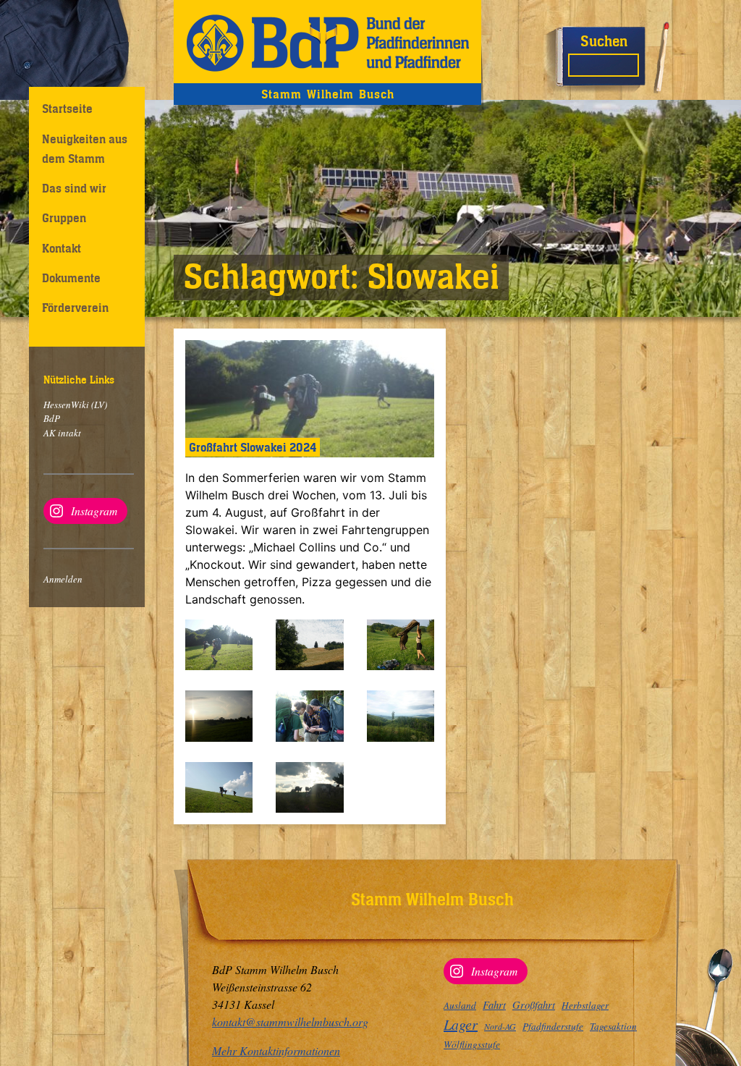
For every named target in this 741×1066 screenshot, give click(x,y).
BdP (51, 418)
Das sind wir (74, 188)
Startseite (67, 108)
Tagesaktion (613, 1026)
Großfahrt (533, 1004)
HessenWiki (66, 404)
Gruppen (64, 218)
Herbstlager (585, 1005)
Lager (461, 1024)
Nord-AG (500, 1026)
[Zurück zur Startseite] (327, 41)
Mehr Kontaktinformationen (276, 1050)
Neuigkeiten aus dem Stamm (84, 149)
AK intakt (62, 432)
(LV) (98, 404)
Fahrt (494, 1004)
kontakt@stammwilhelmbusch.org (290, 1021)
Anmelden (62, 578)
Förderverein (75, 307)
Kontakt (61, 248)
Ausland (460, 1005)
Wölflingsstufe (472, 1044)
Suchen (603, 41)
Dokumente (71, 278)
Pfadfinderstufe (552, 1026)
